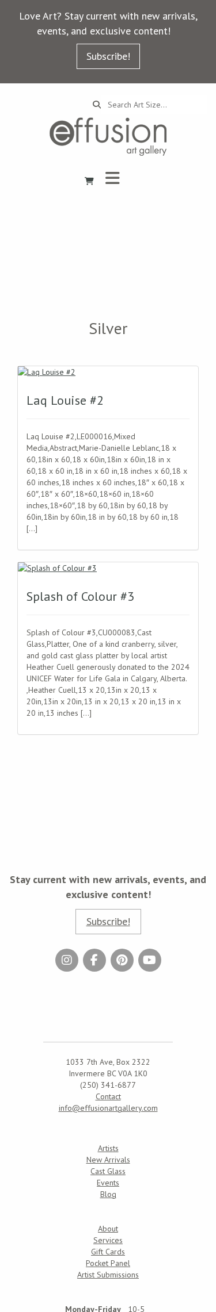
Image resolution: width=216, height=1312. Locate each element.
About (108, 1228)
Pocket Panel (108, 1263)
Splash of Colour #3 (80, 596)
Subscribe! (108, 56)
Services (108, 1240)
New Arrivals (108, 1159)
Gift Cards (108, 1251)
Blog (108, 1194)
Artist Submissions (108, 1274)
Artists (108, 1148)
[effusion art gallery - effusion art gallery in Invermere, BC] (108, 136)
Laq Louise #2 (65, 400)
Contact (108, 1096)
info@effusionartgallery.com (108, 1108)
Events (108, 1182)
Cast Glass (108, 1171)
